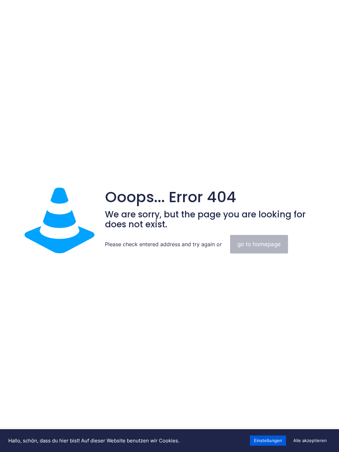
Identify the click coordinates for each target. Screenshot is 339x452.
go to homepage (259, 244)
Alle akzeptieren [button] (310, 440)
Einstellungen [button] (268, 440)
